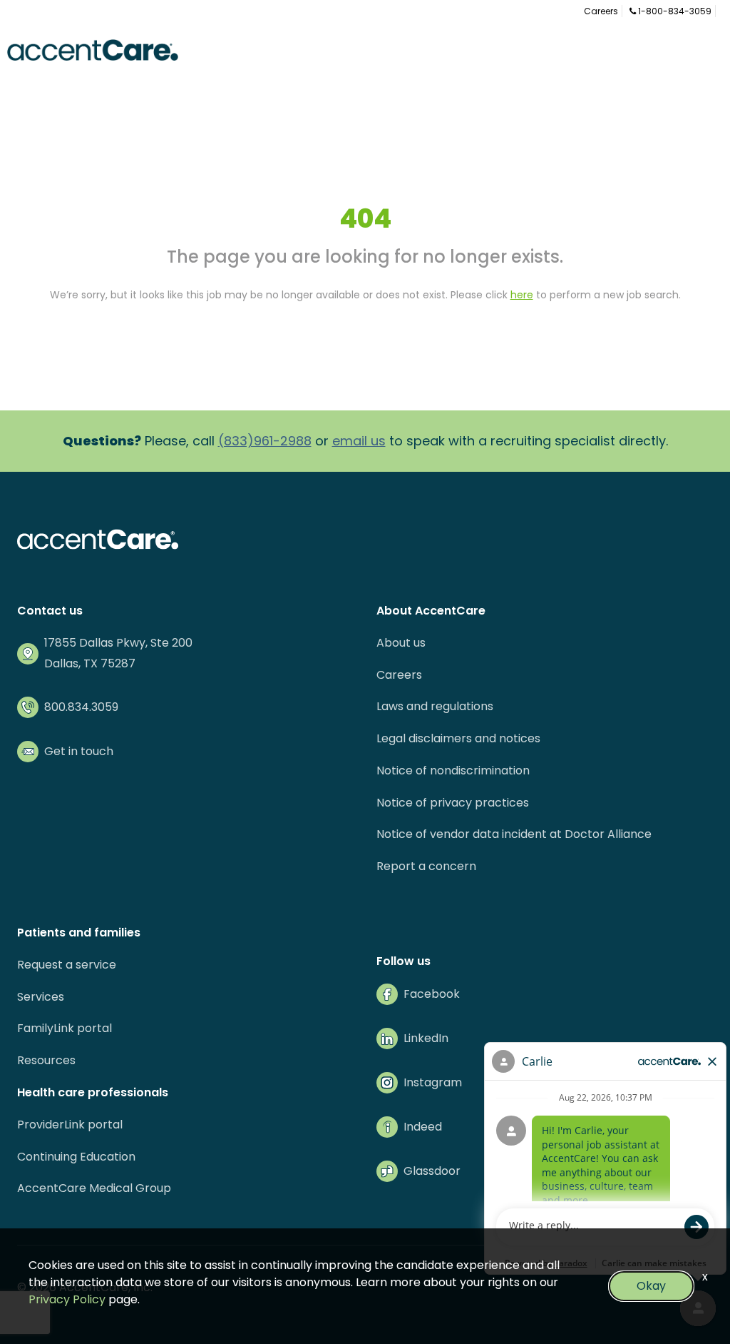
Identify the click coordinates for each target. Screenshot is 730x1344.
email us (359, 441)
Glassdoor (432, 1171)
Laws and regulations (434, 706)
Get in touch (78, 751)
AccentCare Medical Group (94, 1188)
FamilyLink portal (64, 1028)
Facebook (431, 994)
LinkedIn (425, 1038)
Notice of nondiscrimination (453, 770)
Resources (46, 1060)
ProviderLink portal (70, 1124)
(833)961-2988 (265, 441)
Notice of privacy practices (452, 802)
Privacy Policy (67, 1299)
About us (401, 643)
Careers (601, 11)
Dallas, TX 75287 (89, 663)
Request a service (66, 964)
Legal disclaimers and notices (458, 738)
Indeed (422, 1126)
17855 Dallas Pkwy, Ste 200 (118, 643)
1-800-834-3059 (673, 11)
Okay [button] (651, 1286)
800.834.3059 (81, 707)
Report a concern (426, 866)
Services (40, 997)
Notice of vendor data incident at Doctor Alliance (514, 834)
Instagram (432, 1082)
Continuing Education (76, 1156)
